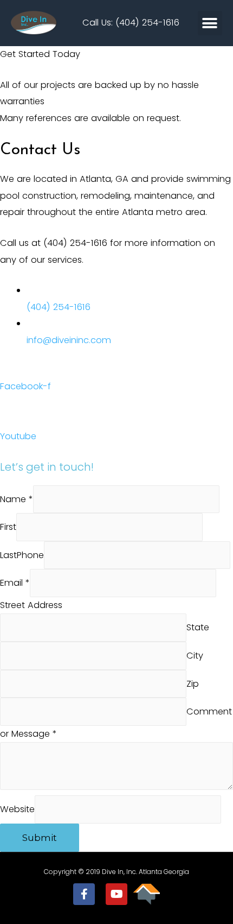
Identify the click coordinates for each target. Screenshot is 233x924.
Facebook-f (25, 386)
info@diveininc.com (69, 340)
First (8, 527)
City (194, 655)
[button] (210, 23)
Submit (39, 837)
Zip (192, 684)
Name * (16, 499)
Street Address (31, 605)
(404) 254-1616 (58, 307)
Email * (15, 583)
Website (17, 809)
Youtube (18, 436)
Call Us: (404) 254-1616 (130, 22)
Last (8, 555)
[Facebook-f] (84, 894)
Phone (30, 555)
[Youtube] (116, 894)
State (197, 628)
